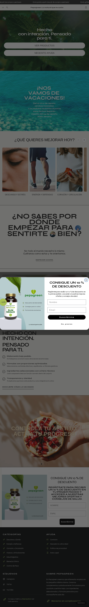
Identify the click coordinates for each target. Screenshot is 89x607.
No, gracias (66, 324)
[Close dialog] (86, 280)
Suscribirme (66, 317)
